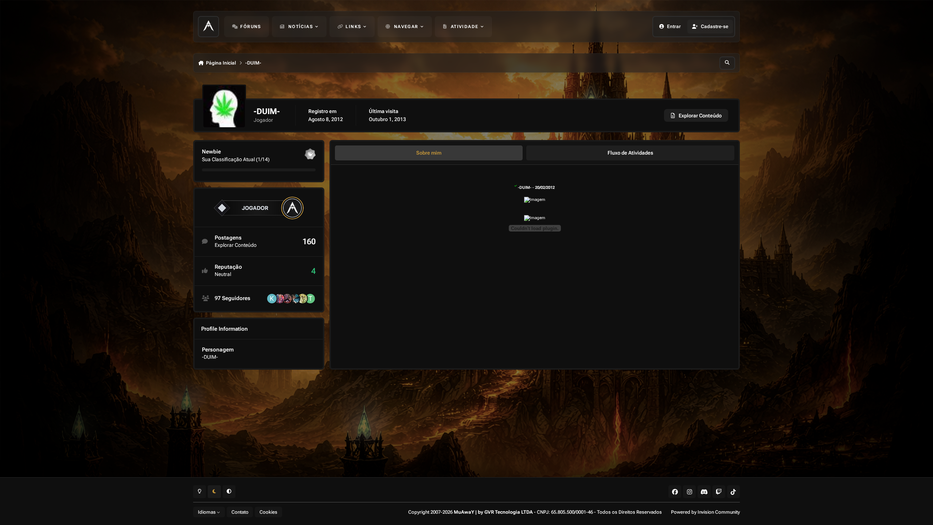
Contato (240, 512)
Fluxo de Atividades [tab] (630, 153)
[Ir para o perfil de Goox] (279, 298)
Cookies (268, 512)
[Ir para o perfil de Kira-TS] (272, 298)
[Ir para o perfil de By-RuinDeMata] (295, 298)
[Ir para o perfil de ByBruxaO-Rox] (287, 298)
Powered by (705, 512)
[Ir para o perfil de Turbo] (310, 298)
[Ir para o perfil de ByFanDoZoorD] (302, 298)
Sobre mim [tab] (428, 153)
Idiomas (207, 512)
